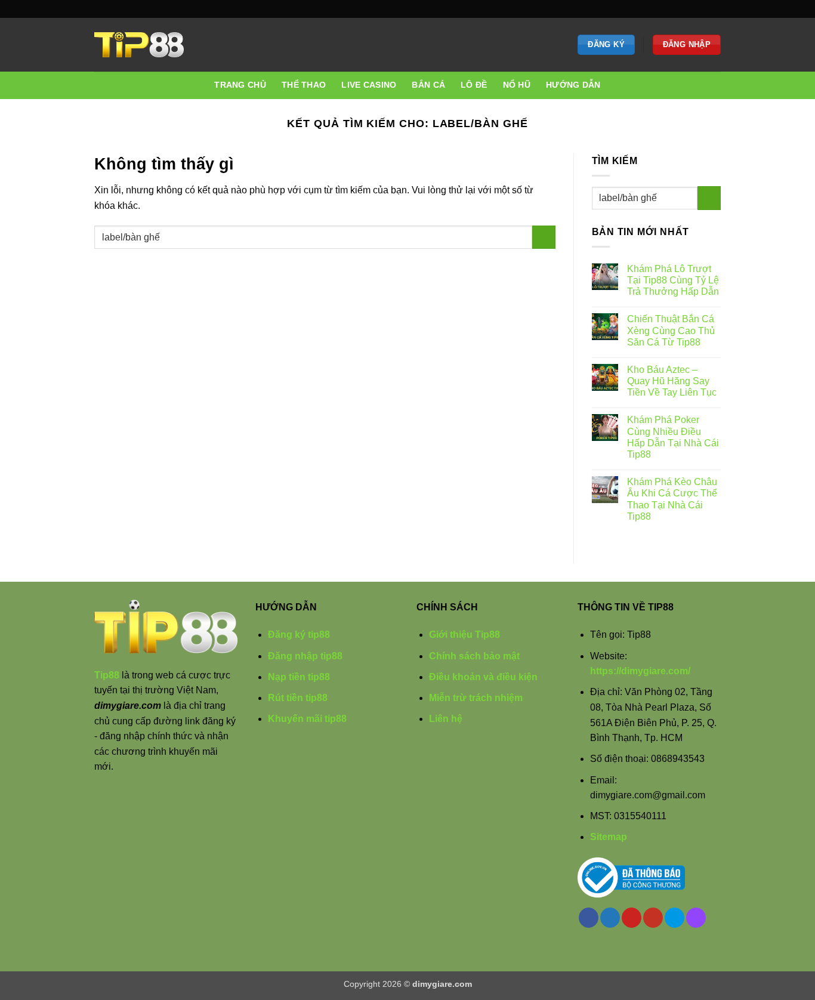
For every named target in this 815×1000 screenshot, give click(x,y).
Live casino (368, 84)
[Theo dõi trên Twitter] (669, 9)
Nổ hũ (516, 84)
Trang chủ (240, 84)
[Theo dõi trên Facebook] (657, 9)
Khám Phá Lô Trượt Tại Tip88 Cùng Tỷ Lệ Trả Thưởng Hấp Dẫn (673, 280)
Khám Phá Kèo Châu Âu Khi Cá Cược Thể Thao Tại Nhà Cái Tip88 (672, 499)
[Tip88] (139, 45)
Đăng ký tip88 (299, 634)
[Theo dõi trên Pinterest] (680, 9)
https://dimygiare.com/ (640, 671)
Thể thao (304, 84)
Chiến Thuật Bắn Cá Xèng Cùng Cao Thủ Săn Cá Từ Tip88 (671, 330)
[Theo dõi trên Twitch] (714, 9)
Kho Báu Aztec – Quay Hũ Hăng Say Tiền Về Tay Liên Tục (672, 381)
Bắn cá (428, 84)
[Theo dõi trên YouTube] (692, 9)
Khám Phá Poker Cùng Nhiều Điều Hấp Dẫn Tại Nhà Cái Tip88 (673, 437)
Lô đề (474, 84)
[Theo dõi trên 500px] (703, 9)
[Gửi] (543, 237)
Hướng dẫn (573, 84)
